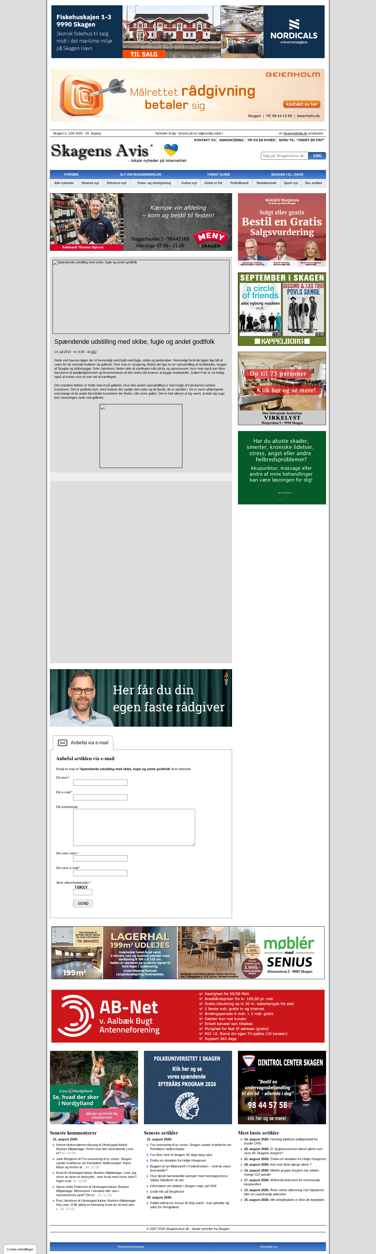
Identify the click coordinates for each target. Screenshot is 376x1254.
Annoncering (231, 140)
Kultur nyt (189, 183)
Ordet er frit (213, 183)
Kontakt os (205, 140)
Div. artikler (313, 183)
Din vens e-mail (68, 868)
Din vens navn (67, 853)
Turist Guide (218, 174)
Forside (71, 174)
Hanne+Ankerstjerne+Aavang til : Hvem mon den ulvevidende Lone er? (94, 1149)
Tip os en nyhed (261, 140)
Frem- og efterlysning (154, 183)
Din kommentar (67, 807)
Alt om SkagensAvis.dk (141, 174)
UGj (93, 352)
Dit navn (63, 777)
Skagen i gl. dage (287, 174)
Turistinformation (130, 1246)
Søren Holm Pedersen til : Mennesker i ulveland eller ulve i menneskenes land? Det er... (92, 1191)
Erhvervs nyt (116, 183)
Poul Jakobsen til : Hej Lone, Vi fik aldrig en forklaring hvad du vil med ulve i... (96, 1205)
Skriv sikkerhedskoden (73, 882)
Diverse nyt (90, 183)
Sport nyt (291, 183)
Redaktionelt (266, 183)
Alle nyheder (64, 183)
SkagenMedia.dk (295, 133)
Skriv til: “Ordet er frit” (302, 140)
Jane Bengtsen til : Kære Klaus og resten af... (94, 1163)
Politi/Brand (239, 183)
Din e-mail (64, 792)
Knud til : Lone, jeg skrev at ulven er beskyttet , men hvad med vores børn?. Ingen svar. (96, 1177)
